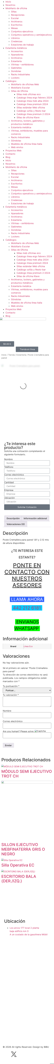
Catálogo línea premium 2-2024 (33, 114)
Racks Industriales (20, 137)
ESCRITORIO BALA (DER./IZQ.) (18, 878)
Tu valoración (11, 695)
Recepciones (17, 15)
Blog (8, 157)
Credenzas (16, 41)
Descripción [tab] (13, 518)
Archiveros (16, 21)
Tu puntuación (11, 686)
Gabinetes (16, 67)
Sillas (13, 11)
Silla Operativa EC (17, 865)
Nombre (8, 459)
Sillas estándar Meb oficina (31, 107)
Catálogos (11, 81)
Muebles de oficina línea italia (26, 144)
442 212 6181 (26, 608)
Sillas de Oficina (19, 91)
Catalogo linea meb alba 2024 (32, 101)
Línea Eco (28, 646)
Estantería (16, 61)
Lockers (15, 77)
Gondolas (16, 71)
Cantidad (9, 482)
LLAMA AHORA (27, 599)
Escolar (15, 18)
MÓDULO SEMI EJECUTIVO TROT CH (26, 773)
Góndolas (16, 140)
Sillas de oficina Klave (28, 117)
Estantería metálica (21, 127)
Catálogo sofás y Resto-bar (31, 110)
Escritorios (16, 24)
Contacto (10, 153)
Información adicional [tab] (35, 518)
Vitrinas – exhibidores (22, 64)
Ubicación (9, 498)
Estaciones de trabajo (22, 44)
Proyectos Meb (13, 150)
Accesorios (17, 51)
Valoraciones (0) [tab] (16, 524)
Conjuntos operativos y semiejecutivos (31, 34)
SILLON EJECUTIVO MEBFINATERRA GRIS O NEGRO (23, 849)
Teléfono (8, 467)
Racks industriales (20, 74)
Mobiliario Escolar (20, 87)
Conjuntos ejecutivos (22, 31)
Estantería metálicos (16, 48)
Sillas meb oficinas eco (29, 94)
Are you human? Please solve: (19, 731)
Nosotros (10, 5)
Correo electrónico (14, 475)
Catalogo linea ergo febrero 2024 (34, 97)
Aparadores (17, 54)
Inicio (8, 1)
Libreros (15, 38)
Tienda (11, 355)
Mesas (14, 28)
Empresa (8, 490)
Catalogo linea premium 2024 (32, 104)
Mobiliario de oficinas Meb (25, 84)
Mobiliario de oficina (16, 8)
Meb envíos (17, 147)
